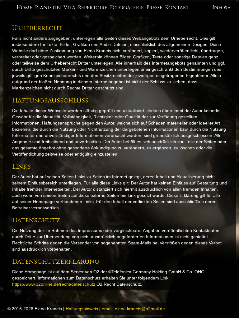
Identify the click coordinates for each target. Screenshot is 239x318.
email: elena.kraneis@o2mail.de (133, 308)
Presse (154, 7)
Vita (69, 7)
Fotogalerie (127, 7)
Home (24, 7)
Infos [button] (219, 7)
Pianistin (48, 7)
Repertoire (92, 7)
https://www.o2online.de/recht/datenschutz (53, 284)
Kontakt (177, 7)
